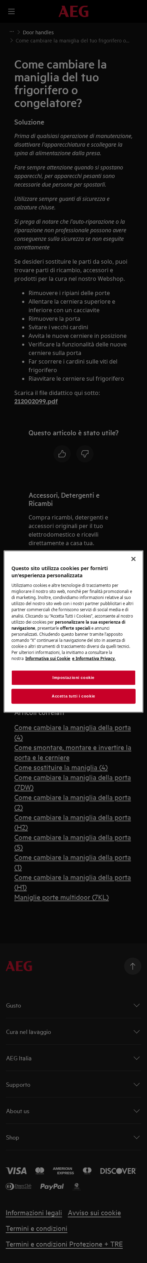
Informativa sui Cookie (47, 658)
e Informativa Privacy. (94, 658)
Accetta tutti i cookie (73, 696)
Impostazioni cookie (73, 677)
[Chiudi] (133, 559)
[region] (73, 632)
